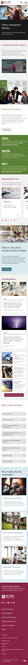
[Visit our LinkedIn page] (14, 602)
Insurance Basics (7, 609)
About (4, 629)
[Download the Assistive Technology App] (24, 660)
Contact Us (5, 635)
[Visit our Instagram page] (11, 602)
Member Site (5, 643)
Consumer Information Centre (10, 638)
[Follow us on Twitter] (5, 602)
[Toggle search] (21, 2)
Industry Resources (8, 621)
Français (4, 654)
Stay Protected (7, 613)
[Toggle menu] (26, 2)
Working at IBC (6, 640)
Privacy (4, 646)
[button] (14, 66)
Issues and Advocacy (9, 617)
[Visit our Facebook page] (2, 602)
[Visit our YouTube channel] (8, 602)
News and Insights (8, 625)
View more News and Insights (14, 395)
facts (22, 155)
